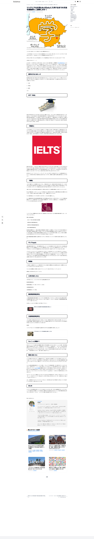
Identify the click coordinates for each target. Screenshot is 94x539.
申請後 (71, 13)
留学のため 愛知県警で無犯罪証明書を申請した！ (37, 496)
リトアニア (33, 11)
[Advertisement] (47, 486)
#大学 (78, 27)
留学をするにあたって (73, 6)
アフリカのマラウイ (61, 63)
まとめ (71, 21)
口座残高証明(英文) (73, 17)
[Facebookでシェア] (2, 223)
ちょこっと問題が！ (73, 18)
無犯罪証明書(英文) (73, 16)
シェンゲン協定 (37, 368)
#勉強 (76, 27)
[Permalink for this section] (42, 74)
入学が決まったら (73, 14)
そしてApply (72, 11)
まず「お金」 (72, 7)
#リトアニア (72, 27)
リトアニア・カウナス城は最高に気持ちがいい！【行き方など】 (57, 496)
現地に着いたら (72, 20)
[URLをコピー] (2, 217)
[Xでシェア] (2, 220)
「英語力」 (72, 9)
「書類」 (71, 10)
